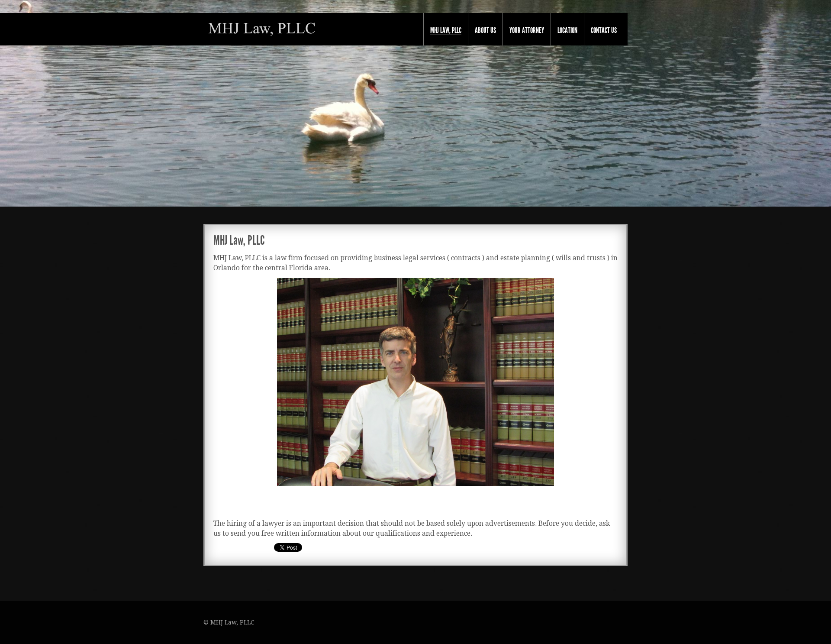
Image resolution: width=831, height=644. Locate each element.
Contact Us (604, 30)
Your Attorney (526, 30)
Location (567, 30)
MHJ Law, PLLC (445, 30)
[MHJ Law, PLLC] (261, 28)
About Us (485, 30)
